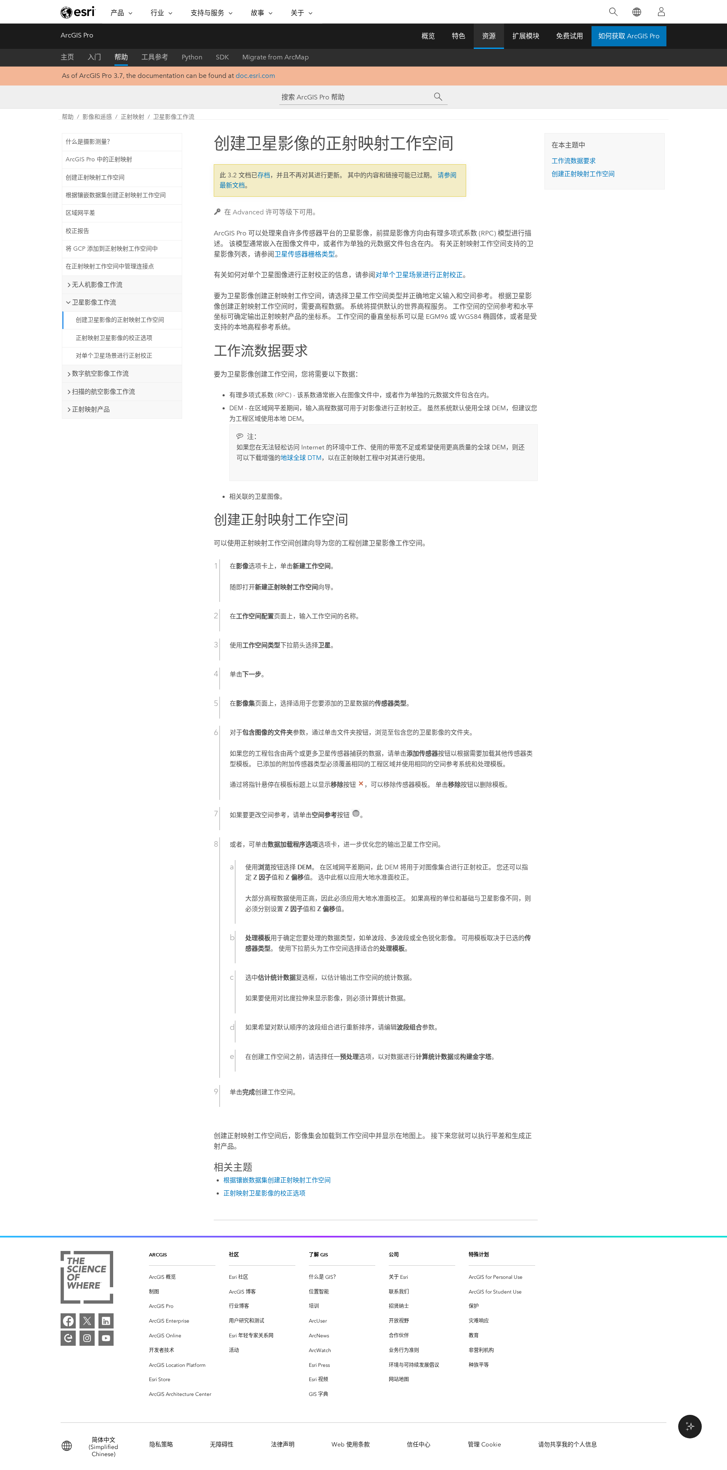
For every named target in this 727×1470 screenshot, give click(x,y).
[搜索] (613, 12)
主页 (67, 57)
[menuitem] (182, 1277)
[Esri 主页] (78, 12)
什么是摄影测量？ (89, 141)
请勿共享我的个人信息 (567, 1444)
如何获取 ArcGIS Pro (629, 36)
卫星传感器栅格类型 (304, 254)
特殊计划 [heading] (479, 1254)
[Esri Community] (68, 1338)
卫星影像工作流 (173, 116)
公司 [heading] (394, 1254)
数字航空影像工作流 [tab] (100, 373)
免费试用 (569, 36)
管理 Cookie (484, 1444)
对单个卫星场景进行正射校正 (114, 355)
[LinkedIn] (106, 1320)
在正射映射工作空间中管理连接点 (110, 266)
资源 (489, 36)
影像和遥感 (97, 116)
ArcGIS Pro (77, 35)
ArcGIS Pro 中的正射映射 (99, 159)
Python (192, 57)
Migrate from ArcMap (275, 57)
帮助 (121, 57)
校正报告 (77, 231)
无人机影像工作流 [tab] (97, 285)
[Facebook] (68, 1320)
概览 (428, 36)
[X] (87, 1320)
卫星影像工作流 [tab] (94, 302)
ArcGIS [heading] (158, 1254)
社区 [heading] (234, 1254)
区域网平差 (80, 212)
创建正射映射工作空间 (95, 177)
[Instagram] (87, 1338)
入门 (94, 57)
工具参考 (154, 57)
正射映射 (132, 116)
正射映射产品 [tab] (91, 409)
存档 (263, 175)
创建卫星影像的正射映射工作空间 (120, 319)
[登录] (661, 12)
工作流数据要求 (574, 161)
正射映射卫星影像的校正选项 (114, 338)
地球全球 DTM (301, 458)
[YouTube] (106, 1338)
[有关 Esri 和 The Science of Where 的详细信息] (87, 1279)
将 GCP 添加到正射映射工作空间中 (112, 248)
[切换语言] (636, 12)
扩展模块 (525, 36)
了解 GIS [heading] (318, 1254)
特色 (458, 36)
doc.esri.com (255, 76)
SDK (222, 57)
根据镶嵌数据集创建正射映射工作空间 (116, 195)
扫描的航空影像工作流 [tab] (103, 392)
